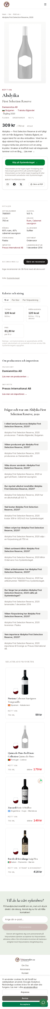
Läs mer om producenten (15, 376)
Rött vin (16, 14)
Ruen (29, 220)
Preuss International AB (12, 247)
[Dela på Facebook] (14, 184)
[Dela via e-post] (7, 184)
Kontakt (25, 973)
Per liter (15, 300)
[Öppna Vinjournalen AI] (43, 1002)
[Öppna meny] (45, 4)
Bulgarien (10, 110)
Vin (9, 14)
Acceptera (25, 1004)
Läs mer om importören (14, 394)
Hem (4, 14)
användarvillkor (31, 987)
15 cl (6, 300)
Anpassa (25, 992)
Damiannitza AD (10, 107)
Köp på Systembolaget (25, 162)
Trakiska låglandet (26, 110)
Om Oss (25, 965)
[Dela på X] (20, 184)
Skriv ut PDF (38, 184)
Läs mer (29, 151)
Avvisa (25, 998)
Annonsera (25, 969)
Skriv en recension (35, 262)
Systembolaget (13, 278)
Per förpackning (30, 300)
